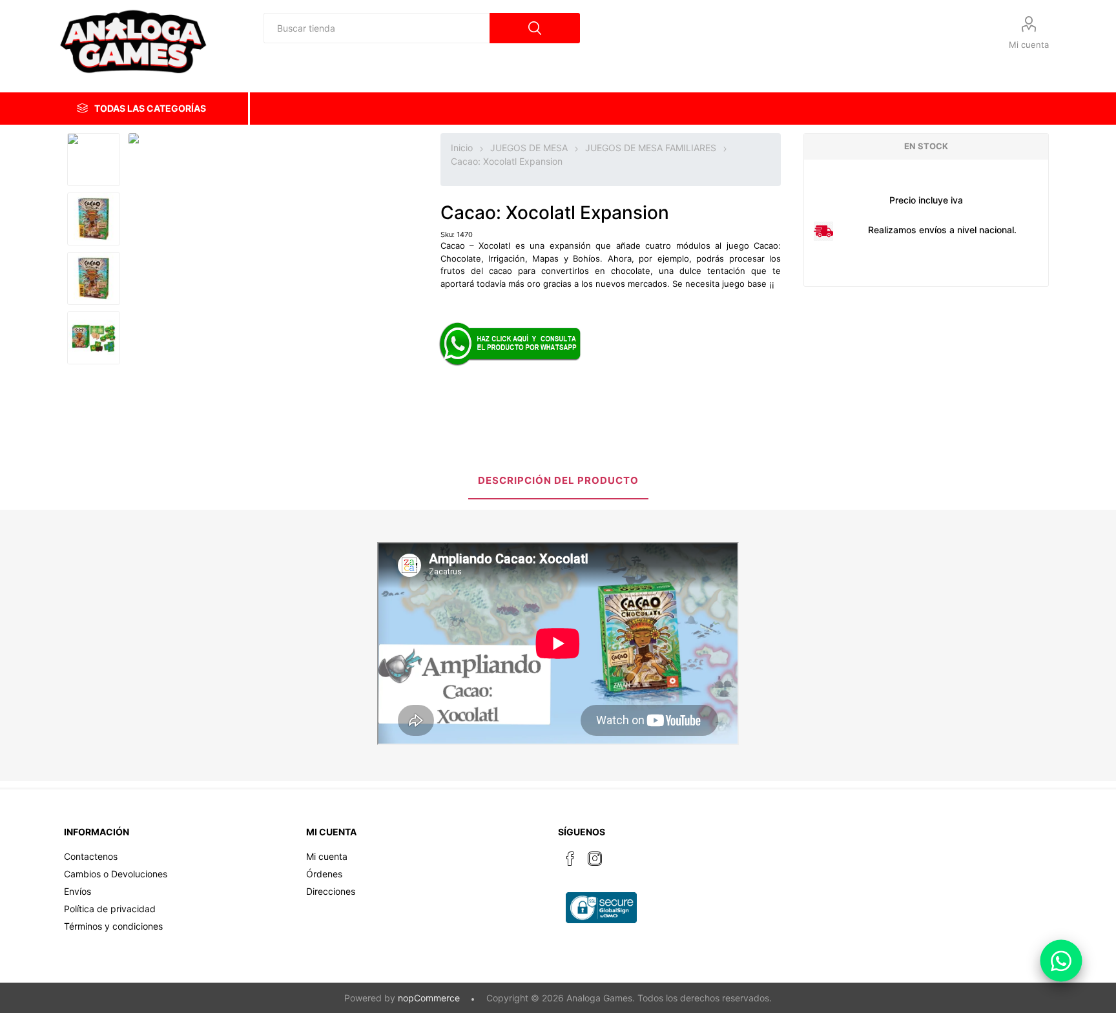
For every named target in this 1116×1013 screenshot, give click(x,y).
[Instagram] (594, 858)
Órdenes (324, 873)
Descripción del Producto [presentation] (558, 480)
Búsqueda (535, 28)
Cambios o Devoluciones (115, 873)
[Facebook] (570, 858)
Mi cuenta (1029, 44)
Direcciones (330, 891)
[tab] (558, 481)
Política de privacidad (110, 908)
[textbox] (377, 28)
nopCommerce (429, 997)
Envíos (77, 891)
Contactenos (91, 856)
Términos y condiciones (113, 926)
